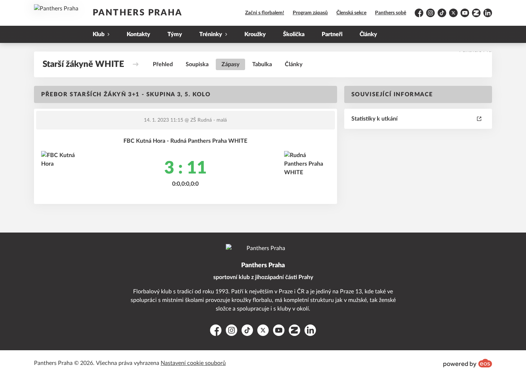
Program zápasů (310, 12)
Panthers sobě (390, 12)
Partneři (332, 34)
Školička (294, 34)
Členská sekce (351, 12)
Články (368, 34)
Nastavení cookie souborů (193, 363)
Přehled (163, 64)
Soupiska (197, 64)
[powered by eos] (467, 363)
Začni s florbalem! (264, 12)
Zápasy (230, 64)
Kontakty (138, 34)
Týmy (174, 34)
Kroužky (255, 34)
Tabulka (262, 64)
